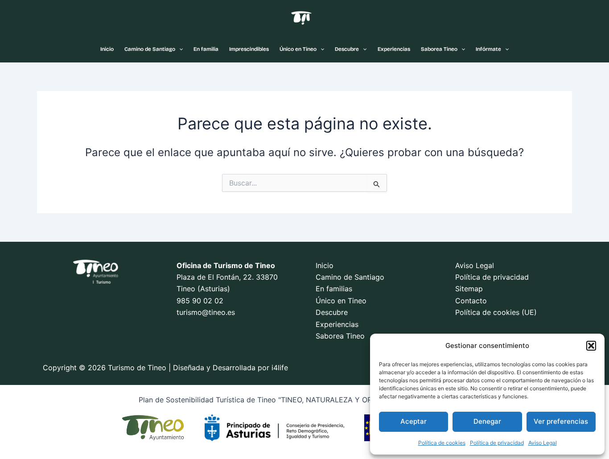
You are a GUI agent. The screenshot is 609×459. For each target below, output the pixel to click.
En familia (205, 49)
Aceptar (413, 421)
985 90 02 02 (200, 300)
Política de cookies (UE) (496, 312)
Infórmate (488, 49)
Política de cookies (441, 442)
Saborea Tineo (439, 49)
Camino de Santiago (149, 49)
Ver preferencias (561, 421)
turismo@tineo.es (206, 312)
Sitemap (469, 288)
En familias (334, 288)
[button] (591, 345)
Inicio (107, 49)
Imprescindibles (249, 49)
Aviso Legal (542, 442)
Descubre (347, 49)
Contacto (471, 300)
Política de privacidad (497, 442)
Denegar (487, 421)
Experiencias (394, 49)
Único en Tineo (298, 49)
